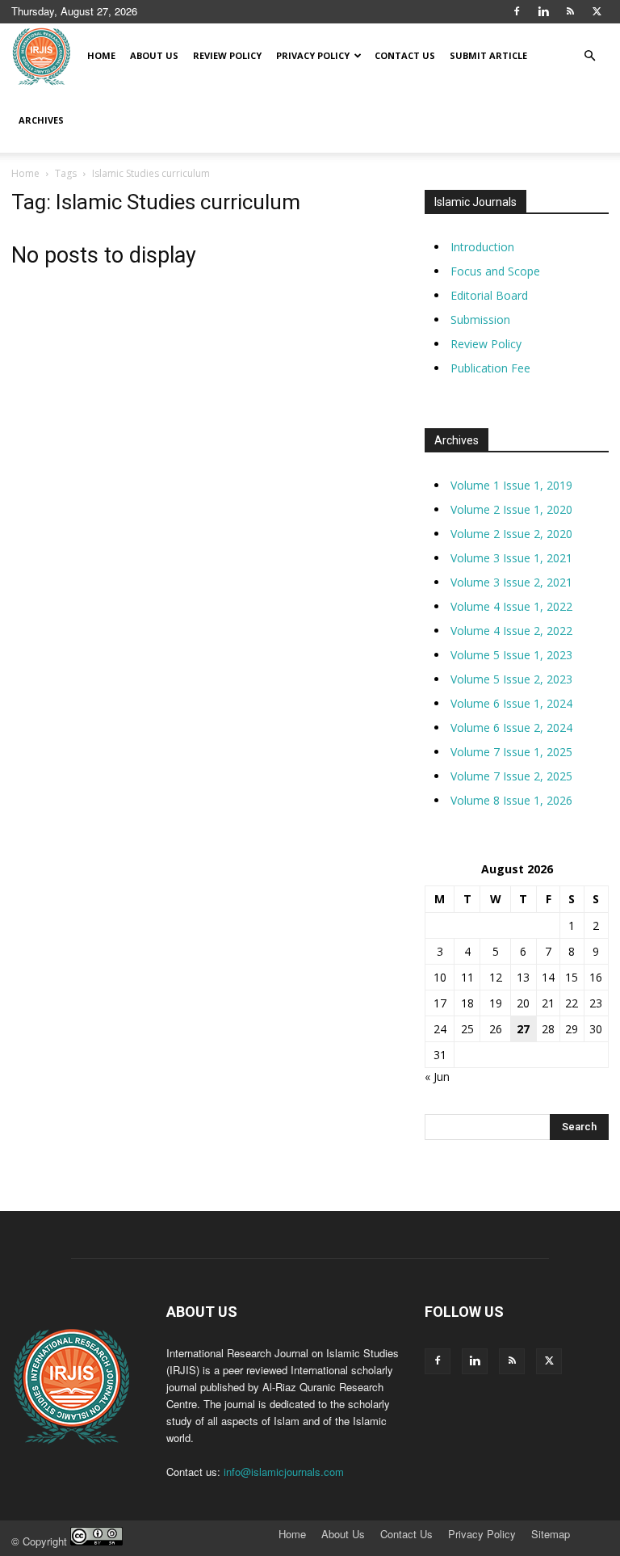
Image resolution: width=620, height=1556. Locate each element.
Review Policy (227, 55)
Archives (41, 120)
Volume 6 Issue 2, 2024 (511, 727)
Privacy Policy (313, 55)
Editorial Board (489, 295)
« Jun (437, 1076)
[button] (589, 56)
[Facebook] (517, 11)
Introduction (482, 246)
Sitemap (550, 1534)
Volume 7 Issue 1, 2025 (511, 751)
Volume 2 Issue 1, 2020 (511, 509)
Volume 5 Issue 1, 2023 (511, 654)
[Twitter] (596, 11)
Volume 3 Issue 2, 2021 (511, 582)
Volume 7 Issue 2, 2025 (511, 776)
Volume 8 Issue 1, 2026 (511, 800)
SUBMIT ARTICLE (488, 55)
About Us (154, 55)
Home (101, 55)
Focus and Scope (495, 271)
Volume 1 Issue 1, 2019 (511, 485)
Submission (480, 319)
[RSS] (570, 11)
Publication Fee (490, 368)
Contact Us (405, 55)
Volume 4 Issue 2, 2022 (511, 630)
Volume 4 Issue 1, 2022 (511, 606)
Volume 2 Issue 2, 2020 (511, 533)
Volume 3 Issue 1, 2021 (511, 558)
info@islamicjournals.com (284, 1471)
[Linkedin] (543, 11)
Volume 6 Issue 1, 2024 (511, 703)
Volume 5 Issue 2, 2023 (511, 679)
